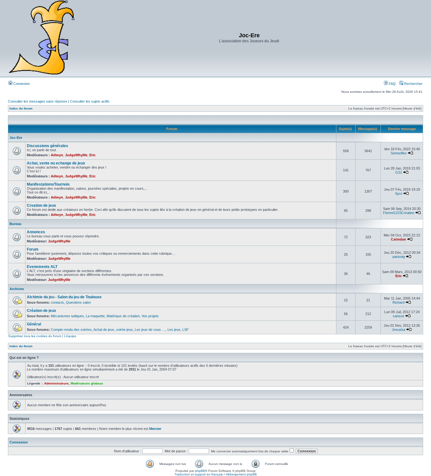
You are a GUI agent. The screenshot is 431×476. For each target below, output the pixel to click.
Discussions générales (47, 146)
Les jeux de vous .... (150, 329)
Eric (92, 155)
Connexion (21, 84)
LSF (185, 329)
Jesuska (398, 329)
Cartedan (398, 239)
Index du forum (20, 108)
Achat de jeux (103, 329)
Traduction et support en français (198, 474)
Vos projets (150, 316)
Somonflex (399, 153)
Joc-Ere (15, 138)
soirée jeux (124, 329)
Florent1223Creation (398, 213)
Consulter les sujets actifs (89, 101)
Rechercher (412, 84)
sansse (398, 316)
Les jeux (174, 329)
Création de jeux (41, 310)
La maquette (95, 316)
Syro (398, 193)
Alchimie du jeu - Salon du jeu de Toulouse (64, 297)
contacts (57, 302)
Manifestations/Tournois (48, 184)
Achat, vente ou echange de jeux (56, 163)
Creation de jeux (41, 205)
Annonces (36, 232)
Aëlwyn (57, 155)
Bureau (15, 224)
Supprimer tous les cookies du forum (34, 336)
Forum (32, 249)
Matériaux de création (123, 316)
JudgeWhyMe (76, 155)
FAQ (392, 84)
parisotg (399, 257)
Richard (398, 302)
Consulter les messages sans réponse (37, 101)
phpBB (200, 471)
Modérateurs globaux (87, 383)
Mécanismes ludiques (67, 316)
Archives (16, 289)
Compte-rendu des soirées (71, 329)
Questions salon (78, 302)
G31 (398, 172)
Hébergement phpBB (241, 474)
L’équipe (70, 336)
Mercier (155, 429)
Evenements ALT (42, 267)
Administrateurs (56, 383)
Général (34, 324)
